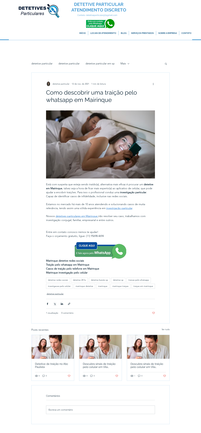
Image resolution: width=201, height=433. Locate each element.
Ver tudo (166, 329)
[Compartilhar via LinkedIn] (61, 303)
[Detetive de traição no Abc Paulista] (52, 347)
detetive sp (118, 280)
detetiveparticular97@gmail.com (101, 15)
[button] (166, 63)
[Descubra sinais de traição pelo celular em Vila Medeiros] (100, 347)
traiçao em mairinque (143, 286)
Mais (123, 63)
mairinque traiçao (120, 286)
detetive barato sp (99, 280)
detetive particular (42, 63)
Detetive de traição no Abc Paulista (51, 365)
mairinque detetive (84, 286)
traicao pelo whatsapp (138, 280)
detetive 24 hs (79, 280)
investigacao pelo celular (59, 286)
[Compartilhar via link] (69, 303)
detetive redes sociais (58, 280)
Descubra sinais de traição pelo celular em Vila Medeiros (99, 365)
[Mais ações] (153, 84)
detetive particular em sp (100, 63)
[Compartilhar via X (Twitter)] (54, 303)
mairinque (102, 286)
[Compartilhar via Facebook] (47, 303)
